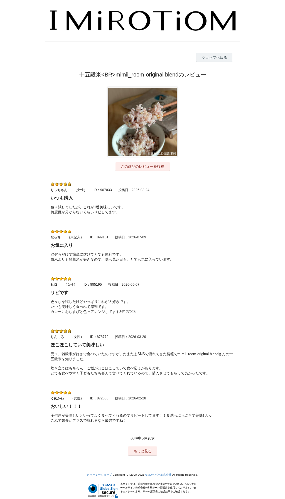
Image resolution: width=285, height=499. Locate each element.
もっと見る (143, 451)
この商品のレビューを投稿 (142, 166)
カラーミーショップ (99, 474)
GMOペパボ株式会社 (158, 474)
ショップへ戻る (214, 57)
